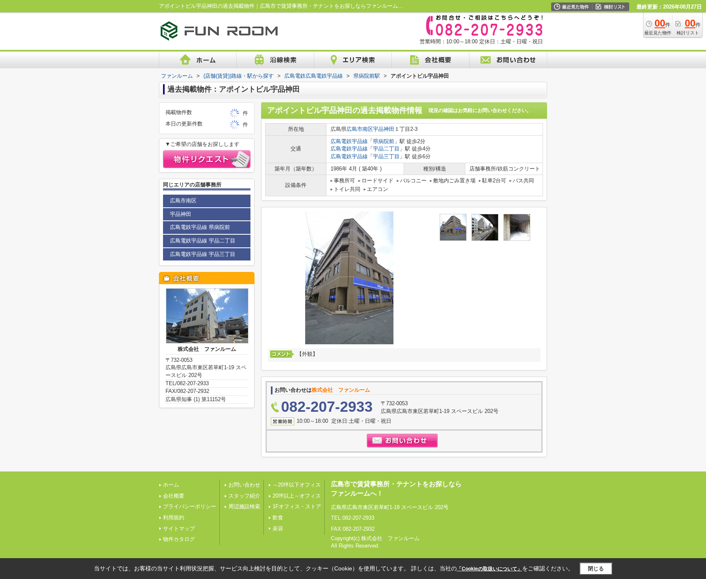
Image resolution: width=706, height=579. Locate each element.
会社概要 (173, 496)
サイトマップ (179, 528)
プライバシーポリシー (189, 506)
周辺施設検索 (244, 506)
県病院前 (383, 141)
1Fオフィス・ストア (297, 506)
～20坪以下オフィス (297, 485)
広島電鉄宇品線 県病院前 (200, 227)
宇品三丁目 (386, 156)
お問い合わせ (244, 485)
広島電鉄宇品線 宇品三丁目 (202, 254)
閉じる (596, 568)
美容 (278, 528)
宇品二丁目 (386, 149)
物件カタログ (179, 539)
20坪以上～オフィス (297, 496)
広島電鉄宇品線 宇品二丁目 (202, 241)
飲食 (278, 517)
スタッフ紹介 (244, 496)
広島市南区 (359, 129)
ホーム (171, 485)
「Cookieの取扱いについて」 (489, 569)
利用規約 (173, 517)
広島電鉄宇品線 (349, 141)
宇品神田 (383, 129)
